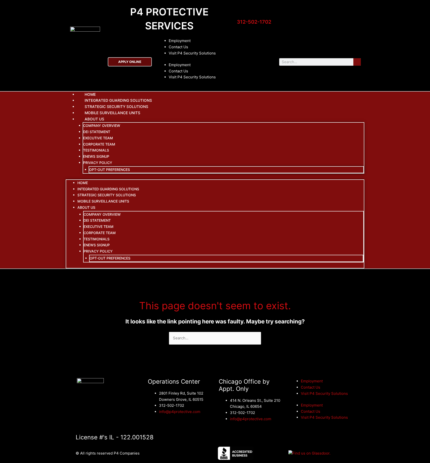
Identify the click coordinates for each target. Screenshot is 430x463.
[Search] (357, 62)
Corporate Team (99, 144)
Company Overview (101, 125)
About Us (94, 119)
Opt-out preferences (109, 169)
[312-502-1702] (239, 14)
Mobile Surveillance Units (112, 112)
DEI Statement (96, 132)
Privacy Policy (97, 162)
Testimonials (96, 150)
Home (82, 183)
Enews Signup (96, 156)
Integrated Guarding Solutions (108, 189)
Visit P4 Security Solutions (192, 53)
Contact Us (178, 47)
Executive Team (98, 138)
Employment (180, 40)
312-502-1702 (254, 22)
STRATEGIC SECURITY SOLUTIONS (106, 195)
